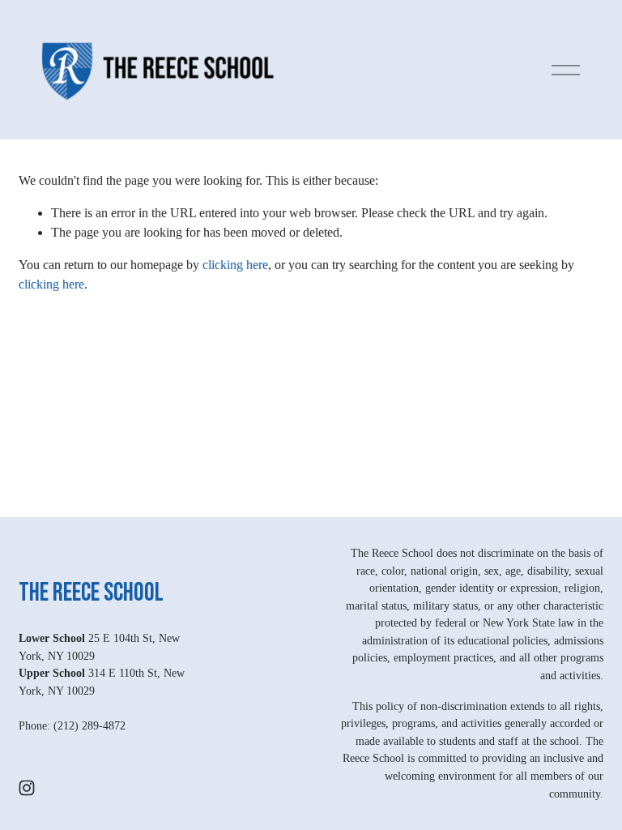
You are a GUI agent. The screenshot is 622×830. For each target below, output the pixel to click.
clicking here (235, 265)
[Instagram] (27, 788)
